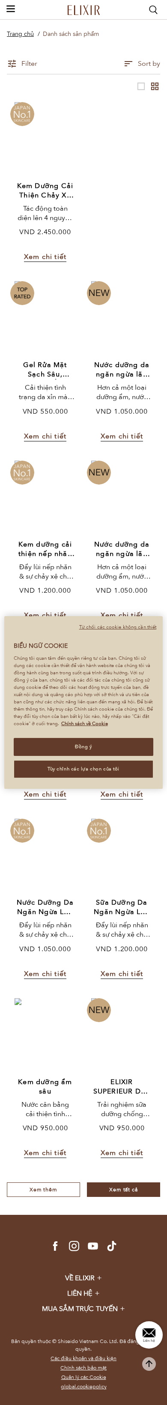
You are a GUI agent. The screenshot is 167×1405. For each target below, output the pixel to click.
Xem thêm (43, 1189)
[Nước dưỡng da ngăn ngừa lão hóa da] (122, 317)
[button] (10, 8)
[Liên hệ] (149, 1335)
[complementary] (149, 1364)
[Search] (153, 9)
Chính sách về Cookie (84, 723)
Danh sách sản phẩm (71, 34)
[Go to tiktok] (112, 1246)
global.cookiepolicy (84, 1386)
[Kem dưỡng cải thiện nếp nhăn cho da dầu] (45, 497)
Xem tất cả (123, 1189)
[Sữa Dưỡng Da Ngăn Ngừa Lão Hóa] (122, 855)
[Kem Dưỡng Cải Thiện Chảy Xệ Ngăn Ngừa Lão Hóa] (45, 138)
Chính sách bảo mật (83, 1367)
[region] (83, 702)
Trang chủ (20, 34)
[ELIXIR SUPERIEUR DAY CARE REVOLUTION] (122, 1034)
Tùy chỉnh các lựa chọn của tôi (83, 769)
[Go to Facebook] (55, 1246)
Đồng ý (83, 747)
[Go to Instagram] (74, 1246)
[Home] (84, 10)
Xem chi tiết (45, 257)
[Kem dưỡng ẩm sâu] (45, 1034)
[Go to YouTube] (93, 1246)
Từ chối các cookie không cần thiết (118, 627)
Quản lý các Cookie (83, 1377)
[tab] (83, 1278)
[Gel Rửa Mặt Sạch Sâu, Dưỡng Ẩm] (45, 317)
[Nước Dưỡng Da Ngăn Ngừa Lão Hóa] (45, 855)
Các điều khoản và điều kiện (83, 1358)
